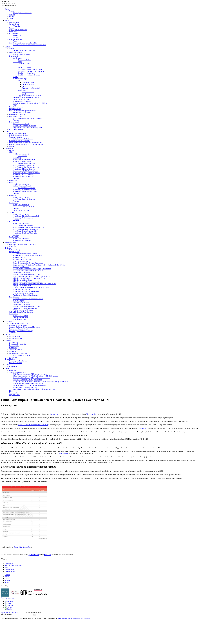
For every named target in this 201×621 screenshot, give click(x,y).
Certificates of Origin (20, 79)
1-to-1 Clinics (13, 314)
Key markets (9, 148)
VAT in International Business (23, 293)
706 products (141, 428)
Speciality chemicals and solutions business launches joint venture (35, 389)
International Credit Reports (18, 114)
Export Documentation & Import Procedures (28, 263)
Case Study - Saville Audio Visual (29, 75)
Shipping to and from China (22, 280)
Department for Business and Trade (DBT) (27, 127)
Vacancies (16, 26)
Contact (11, 11)
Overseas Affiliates (15, 39)
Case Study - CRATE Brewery (23, 175)
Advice (11, 48)
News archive (13, 393)
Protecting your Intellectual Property (21, 331)
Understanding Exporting (21, 289)
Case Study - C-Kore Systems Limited (30, 69)
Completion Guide (24, 63)
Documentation (14, 56)
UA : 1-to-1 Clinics (19, 319)
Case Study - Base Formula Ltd (23, 165)
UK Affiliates (13, 33)
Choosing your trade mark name (24, 159)
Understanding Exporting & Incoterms (26, 291)
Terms (11, 18)
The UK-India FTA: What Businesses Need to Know (31, 287)
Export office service (16, 107)
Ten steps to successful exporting (24, 50)
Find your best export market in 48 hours (22, 244)
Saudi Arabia (13, 203)
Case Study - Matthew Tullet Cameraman (31, 71)
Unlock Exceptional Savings (18, 135)
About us (8, 20)
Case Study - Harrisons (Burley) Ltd (25, 233)
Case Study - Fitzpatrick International (25, 229)
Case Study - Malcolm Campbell (24, 169)
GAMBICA (17, 35)
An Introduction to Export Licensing (25, 254)
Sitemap (7, 577)
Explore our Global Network (18, 329)
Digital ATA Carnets (24, 67)
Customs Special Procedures (22, 259)
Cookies (12, 15)
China (11, 152)
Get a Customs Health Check (23, 139)
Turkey (15, 41)
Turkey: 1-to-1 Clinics (20, 317)
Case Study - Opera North (26, 73)
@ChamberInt (33, 555)
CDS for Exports (19, 257)
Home (7, 9)
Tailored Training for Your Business (21, 312)
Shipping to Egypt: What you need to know (27, 282)
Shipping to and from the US (22, 286)
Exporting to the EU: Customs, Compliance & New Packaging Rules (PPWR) (39, 265)
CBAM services (14, 336)
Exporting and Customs (21, 267)
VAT (15, 105)
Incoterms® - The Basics (21, 272)
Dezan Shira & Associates (22, 547)
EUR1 (15, 77)
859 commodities (91, 414)
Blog (10, 391)
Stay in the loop (14, 395)
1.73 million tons (62, 453)
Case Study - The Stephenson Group (25, 171)
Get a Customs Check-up (21, 54)
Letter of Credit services (17, 116)
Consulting (8, 321)
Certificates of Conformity (22, 101)
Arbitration (12, 333)
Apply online (17, 58)
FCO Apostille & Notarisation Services (26, 97)
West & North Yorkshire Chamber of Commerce (74, 618)
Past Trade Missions (15, 363)
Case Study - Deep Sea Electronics (24, 190)
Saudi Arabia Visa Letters (21, 99)
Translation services (15, 349)
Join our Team (14, 24)
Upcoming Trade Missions (18, 361)
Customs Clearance (15, 52)
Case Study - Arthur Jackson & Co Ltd (26, 167)
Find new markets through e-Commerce (22, 111)
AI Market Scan (10, 242)
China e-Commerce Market (22, 161)
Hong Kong (13, 180)
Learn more (13, 32)
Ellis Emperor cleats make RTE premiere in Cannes (30, 374)
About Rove (13, 246)
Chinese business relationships (23, 176)
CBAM (7, 334)
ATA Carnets (17, 62)
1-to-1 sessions (22, 156)
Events (7, 365)
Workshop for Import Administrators (25, 308)
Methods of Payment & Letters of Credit (26, 274)
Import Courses (14, 297)
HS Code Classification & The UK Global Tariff (29, 270)
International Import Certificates (19, 141)
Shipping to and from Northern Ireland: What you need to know (34, 284)
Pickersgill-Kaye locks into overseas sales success (29, 385)
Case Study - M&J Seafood (31, 88)
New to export (14, 122)
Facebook (47, 555)
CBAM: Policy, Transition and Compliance (27, 255)
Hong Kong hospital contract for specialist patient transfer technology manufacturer (40, 381)
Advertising (13, 357)
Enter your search (6, 614)
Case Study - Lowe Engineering (24, 199)
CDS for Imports (18, 301)
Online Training (14, 250)
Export (7, 47)
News (7, 368)
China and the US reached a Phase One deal (33, 425)
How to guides (14, 346)
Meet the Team (14, 22)
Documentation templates (17, 344)
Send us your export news (17, 372)
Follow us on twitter (7, 598)
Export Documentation (20, 261)
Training (8, 248)
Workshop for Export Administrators (25, 295)
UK (19, 80)
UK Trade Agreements (16, 129)
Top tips (16, 120)
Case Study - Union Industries (23, 218)
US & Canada (14, 237)
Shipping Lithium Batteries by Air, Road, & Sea (29, 278)
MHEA (15, 37)
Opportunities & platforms (22, 112)
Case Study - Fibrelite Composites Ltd (26, 216)
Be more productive (24, 60)
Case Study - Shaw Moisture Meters (25, 191)
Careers (11, 28)
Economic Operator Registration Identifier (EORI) (30, 103)
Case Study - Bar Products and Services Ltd (27, 118)
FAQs (20, 65)
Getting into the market (21, 154)
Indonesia (12, 195)
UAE (11, 222)
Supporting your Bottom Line (19, 323)
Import (7, 131)
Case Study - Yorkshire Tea (22, 355)
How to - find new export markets (24, 126)
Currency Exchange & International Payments (24, 327)
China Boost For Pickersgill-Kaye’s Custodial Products (31, 378)
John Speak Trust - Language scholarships (23, 43)
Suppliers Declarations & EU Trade (29, 95)
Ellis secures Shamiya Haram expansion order (28, 383)
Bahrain (11, 150)
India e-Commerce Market (22, 186)
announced (54, 414)
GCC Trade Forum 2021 (26, 206)
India (11, 182)
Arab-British (22, 90)
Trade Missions (10, 359)
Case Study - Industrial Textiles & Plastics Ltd (28, 227)
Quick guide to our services (22, 13)
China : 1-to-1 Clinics (20, 316)
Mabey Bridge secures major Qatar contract (27, 380)
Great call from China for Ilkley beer (25, 387)
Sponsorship (13, 351)
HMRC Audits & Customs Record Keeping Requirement (32, 269)
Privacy (11, 16)
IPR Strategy (17, 158)
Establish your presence (25, 225)
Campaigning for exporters (18, 353)
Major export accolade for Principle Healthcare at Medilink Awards (35, 376)
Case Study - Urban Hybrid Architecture (26, 173)
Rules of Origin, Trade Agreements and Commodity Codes (32, 276)
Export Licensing (15, 109)
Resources (8, 340)
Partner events (14, 366)
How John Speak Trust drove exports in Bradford (29, 45)
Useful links (13, 348)
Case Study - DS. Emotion (22, 240)
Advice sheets (13, 342)
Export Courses (14, 252)
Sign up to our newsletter (9, 612)
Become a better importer (17, 133)
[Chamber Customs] (5, 596)
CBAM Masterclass (15, 338)
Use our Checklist (28, 84)
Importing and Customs (21, 302)
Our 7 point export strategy (22, 124)
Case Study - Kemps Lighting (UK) (25, 231)
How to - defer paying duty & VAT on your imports (26, 144)
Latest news (13, 370)
